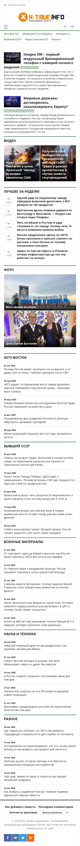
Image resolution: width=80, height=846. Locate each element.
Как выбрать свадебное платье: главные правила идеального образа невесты (36, 793)
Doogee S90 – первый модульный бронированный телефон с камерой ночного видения (39, 60)
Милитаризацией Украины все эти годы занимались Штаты (38, 435)
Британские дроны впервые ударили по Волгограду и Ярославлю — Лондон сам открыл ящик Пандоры (44, 213)
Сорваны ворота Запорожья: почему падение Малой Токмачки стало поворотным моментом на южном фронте (38, 587)
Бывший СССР (12, 39)
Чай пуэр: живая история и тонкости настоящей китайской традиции (35, 778)
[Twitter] (23, 838)
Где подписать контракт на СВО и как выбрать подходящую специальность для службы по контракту (38, 732)
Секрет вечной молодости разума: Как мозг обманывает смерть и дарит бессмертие (32, 662)
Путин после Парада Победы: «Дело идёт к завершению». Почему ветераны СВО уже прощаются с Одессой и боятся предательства (40, 480)
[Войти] (72, 26)
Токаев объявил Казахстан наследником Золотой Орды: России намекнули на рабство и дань (40, 404)
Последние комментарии (55, 807)
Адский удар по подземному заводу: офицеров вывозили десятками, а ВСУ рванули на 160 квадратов (43, 201)
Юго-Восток (11, 33)
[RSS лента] (30, 838)
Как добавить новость (20, 807)
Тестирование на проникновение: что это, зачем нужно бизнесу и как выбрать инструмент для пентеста (40, 747)
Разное (56, 39)
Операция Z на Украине (37, 33)
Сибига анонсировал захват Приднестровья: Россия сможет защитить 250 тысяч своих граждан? (37, 531)
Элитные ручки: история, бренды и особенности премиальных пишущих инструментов (35, 762)
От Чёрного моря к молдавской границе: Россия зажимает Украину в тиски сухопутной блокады (35, 570)
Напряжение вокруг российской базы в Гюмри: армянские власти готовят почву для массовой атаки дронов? (38, 514)
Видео (10, 140)
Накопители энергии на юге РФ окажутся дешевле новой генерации (36, 693)
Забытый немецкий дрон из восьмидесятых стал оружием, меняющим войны (35, 647)
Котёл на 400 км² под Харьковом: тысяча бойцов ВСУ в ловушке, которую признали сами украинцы (39, 623)
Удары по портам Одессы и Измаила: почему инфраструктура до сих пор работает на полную (42, 254)
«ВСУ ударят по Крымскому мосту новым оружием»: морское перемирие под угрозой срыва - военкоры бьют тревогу (37, 388)
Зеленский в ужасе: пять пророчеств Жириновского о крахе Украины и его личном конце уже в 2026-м (38, 497)
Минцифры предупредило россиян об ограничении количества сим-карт (37, 708)
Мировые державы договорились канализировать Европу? (45, 102)
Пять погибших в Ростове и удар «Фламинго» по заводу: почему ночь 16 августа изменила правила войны (44, 226)
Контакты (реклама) (23, 812)
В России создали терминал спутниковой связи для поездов (37, 677)
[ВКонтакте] (15, 838)
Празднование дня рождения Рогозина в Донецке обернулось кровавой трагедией (36, 420)
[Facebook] (7, 838)
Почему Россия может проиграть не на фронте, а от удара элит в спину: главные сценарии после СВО (37, 371)
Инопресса (63, 33)
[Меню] (6, 27)
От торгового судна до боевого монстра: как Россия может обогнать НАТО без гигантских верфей (37, 555)
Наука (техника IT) (36, 39)
